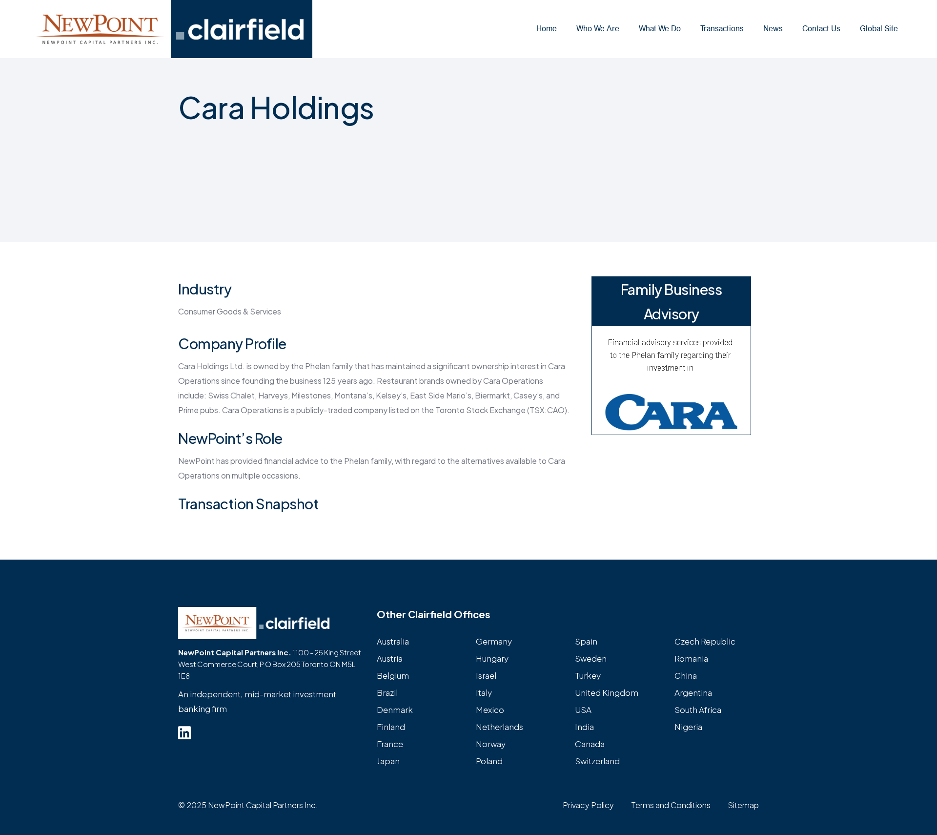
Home (546, 28)
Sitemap (743, 805)
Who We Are (597, 28)
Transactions (722, 28)
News (773, 28)
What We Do (660, 28)
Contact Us (821, 28)
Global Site (879, 28)
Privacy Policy (588, 805)
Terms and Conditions (671, 805)
